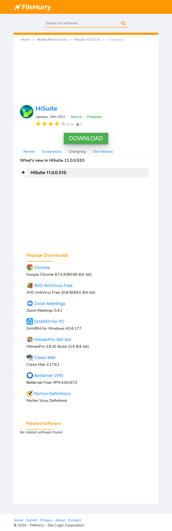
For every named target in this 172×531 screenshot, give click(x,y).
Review (29, 151)
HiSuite (46, 108)
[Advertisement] (86, 73)
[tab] (86, 172)
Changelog (77, 151)
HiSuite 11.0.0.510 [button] (48, 172)
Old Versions (103, 151)
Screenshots (51, 151)
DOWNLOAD (86, 138)
